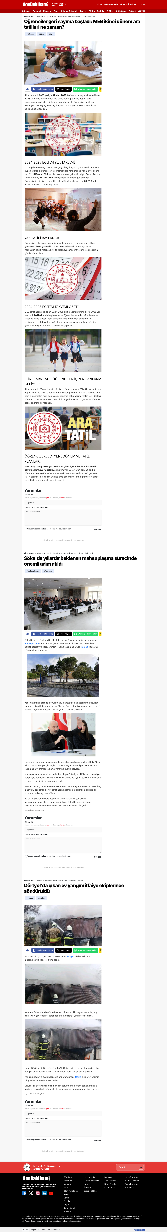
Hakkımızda (89, 1177)
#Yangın (30, 898)
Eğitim (92, 11)
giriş (47, 498)
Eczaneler (129, 1187)
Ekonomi (37, 11)
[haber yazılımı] (139, 1229)
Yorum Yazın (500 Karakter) (36, 507)
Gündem (26, 11)
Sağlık (110, 11)
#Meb (41, 34)
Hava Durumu (131, 1177)
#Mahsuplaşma (33, 571)
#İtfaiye (41, 898)
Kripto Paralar (110, 1187)
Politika (100, 11)
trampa (84, 647)
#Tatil (51, 34)
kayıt (62, 498)
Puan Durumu (131, 1184)
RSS (26, 1229)
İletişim (87, 1187)
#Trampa (48, 571)
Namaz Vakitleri (132, 1180)
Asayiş (83, 11)
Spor (56, 11)
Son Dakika (30, 16)
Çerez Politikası (91, 1191)
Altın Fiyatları (110, 1180)
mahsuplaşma (32, 643)
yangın (70, 956)
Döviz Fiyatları (110, 1184)
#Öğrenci (30, 34)
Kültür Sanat (121, 11)
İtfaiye (78, 1077)
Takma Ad (29, 495)
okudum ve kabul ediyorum (49, 529)
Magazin (47, 11)
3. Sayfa (133, 11)
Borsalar (108, 1177)
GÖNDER (97, 529)
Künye (87, 1184)
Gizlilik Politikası (91, 1180)
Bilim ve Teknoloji (69, 11)
